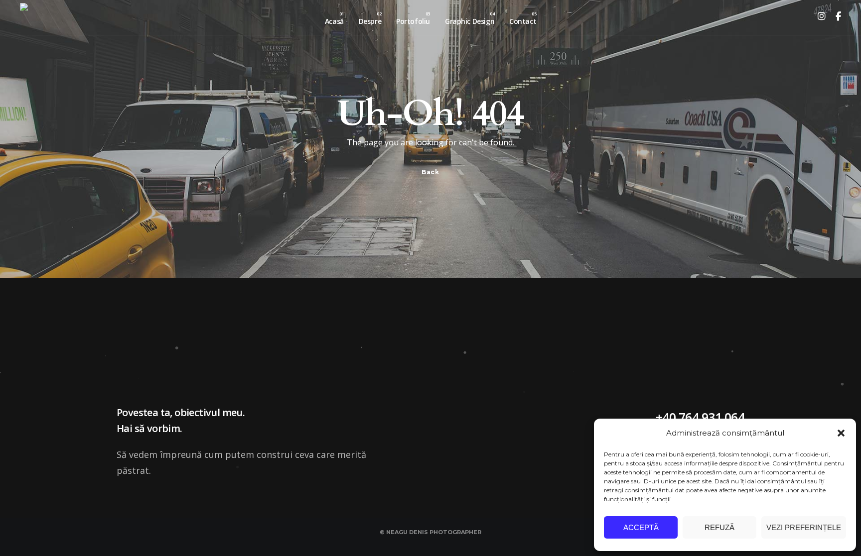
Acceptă (641, 527)
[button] (841, 433)
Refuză (719, 527)
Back (430, 172)
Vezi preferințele (803, 527)
